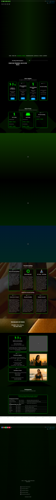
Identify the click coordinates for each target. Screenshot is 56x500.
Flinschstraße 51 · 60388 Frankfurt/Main (50, 1)
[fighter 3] (38, 60)
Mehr (13, 98)
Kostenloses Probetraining (18, 67)
